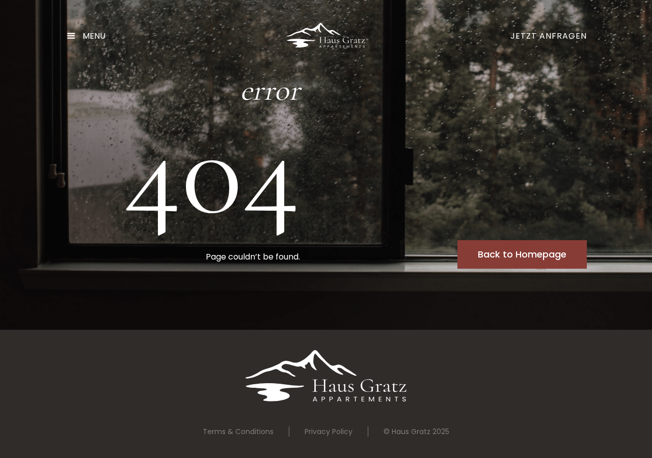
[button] (90, 36)
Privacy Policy (328, 431)
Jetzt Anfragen (548, 36)
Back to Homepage (522, 254)
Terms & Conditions (238, 431)
